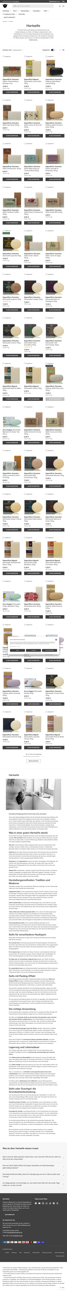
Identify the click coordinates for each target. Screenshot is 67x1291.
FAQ (63, 1)
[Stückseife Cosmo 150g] (12, 328)
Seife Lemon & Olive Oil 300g (33, 125)
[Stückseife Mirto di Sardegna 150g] (55, 285)
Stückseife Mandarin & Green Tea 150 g (11, 432)
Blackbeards (9, 1249)
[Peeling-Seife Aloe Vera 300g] (55, 374)
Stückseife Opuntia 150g (12, 255)
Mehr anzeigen (33, 761)
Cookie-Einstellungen (59, 1252)
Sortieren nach (7, 50)
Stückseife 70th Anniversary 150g (54, 343)
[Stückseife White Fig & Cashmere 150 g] (33, 635)
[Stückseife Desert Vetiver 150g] (12, 505)
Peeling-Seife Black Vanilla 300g (54, 81)
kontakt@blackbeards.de (14, 1232)
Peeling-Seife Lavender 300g (11, 693)
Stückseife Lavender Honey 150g (31, 737)
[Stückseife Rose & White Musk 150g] (55, 722)
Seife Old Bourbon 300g (12, 168)
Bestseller (22, 14)
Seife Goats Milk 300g (54, 211)
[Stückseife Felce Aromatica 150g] (33, 328)
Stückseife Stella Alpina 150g (33, 519)
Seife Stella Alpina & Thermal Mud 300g (32, 169)
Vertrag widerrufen (60, 1256)
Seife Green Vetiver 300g (32, 256)
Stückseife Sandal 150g (33, 692)
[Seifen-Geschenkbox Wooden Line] (12, 67)
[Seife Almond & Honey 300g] (33, 417)
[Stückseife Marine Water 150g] (12, 374)
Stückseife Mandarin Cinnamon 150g (53, 563)
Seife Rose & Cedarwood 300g (33, 212)
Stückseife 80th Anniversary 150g (32, 475)
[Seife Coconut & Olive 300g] (55, 417)
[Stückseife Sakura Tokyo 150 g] (55, 635)
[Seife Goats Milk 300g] (55, 198)
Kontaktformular (18, 1235)
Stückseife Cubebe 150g (33, 298)
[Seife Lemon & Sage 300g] (55, 241)
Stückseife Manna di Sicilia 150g (54, 519)
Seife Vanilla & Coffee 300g (11, 212)
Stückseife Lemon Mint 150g (32, 81)
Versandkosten (35, 1268)
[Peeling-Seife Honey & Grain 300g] (55, 111)
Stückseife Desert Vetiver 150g (12, 519)
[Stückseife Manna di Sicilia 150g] (55, 505)
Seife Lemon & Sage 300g (54, 256)
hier (10, 1275)
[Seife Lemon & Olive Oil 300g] (33, 111)
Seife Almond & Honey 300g (32, 432)
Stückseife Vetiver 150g (33, 387)
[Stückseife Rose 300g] (33, 592)
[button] (63, 6)
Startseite (5, 21)
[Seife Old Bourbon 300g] (12, 154)
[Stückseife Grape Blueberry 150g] (33, 548)
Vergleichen (46, 50)
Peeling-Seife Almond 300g (54, 606)
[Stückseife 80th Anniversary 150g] (33, 461)
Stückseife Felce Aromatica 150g (32, 343)
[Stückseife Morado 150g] (55, 461)
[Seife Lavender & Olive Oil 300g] (12, 461)
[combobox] (33, 6)
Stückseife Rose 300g (32, 605)
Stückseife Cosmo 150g (11, 342)
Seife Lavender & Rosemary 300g (54, 169)
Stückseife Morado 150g (55, 474)
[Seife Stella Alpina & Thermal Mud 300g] (33, 154)
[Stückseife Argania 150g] (12, 285)
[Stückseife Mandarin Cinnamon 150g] (55, 548)
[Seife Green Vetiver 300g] (33, 241)
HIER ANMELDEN (9, 1214)
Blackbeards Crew (54, 1)
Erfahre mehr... (33, 40)
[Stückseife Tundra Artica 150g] (55, 679)
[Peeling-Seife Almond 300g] (55, 592)
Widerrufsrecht (36, 1252)
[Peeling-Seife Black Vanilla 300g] (55, 67)
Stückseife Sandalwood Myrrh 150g (11, 563)
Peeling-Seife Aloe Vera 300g (54, 388)
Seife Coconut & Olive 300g (54, 432)
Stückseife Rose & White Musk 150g (55, 737)
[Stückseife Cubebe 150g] (33, 285)
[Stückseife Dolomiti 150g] (12, 722)
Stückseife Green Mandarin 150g (11, 605)
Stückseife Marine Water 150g (12, 388)
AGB (20, 1252)
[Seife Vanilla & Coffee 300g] (12, 198)
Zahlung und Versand (47, 1252)
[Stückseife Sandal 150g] (33, 679)
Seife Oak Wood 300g (11, 124)
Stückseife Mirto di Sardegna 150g (54, 299)
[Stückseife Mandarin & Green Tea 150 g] (12, 417)
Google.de (16, 1)
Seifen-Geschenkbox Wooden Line (11, 81)
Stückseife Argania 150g (12, 298)
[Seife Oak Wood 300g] (12, 111)
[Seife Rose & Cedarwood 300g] (33, 198)
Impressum (14, 1252)
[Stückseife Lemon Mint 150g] (33, 67)
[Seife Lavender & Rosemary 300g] (55, 154)
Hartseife (11, 21)
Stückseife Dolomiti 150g (12, 736)
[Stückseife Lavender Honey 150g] (33, 722)
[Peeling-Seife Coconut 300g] (12, 635)
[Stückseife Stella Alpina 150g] (33, 505)
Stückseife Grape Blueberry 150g (31, 563)
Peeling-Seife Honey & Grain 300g (54, 125)
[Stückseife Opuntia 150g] (12, 241)
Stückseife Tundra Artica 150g (55, 693)
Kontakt (7, 1252)
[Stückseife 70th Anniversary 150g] (55, 328)
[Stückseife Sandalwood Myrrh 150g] (12, 548)
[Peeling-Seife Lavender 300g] (12, 679)
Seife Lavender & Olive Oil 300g (11, 475)
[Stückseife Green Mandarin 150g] (12, 592)
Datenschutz (27, 1252)
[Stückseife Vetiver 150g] (33, 374)
